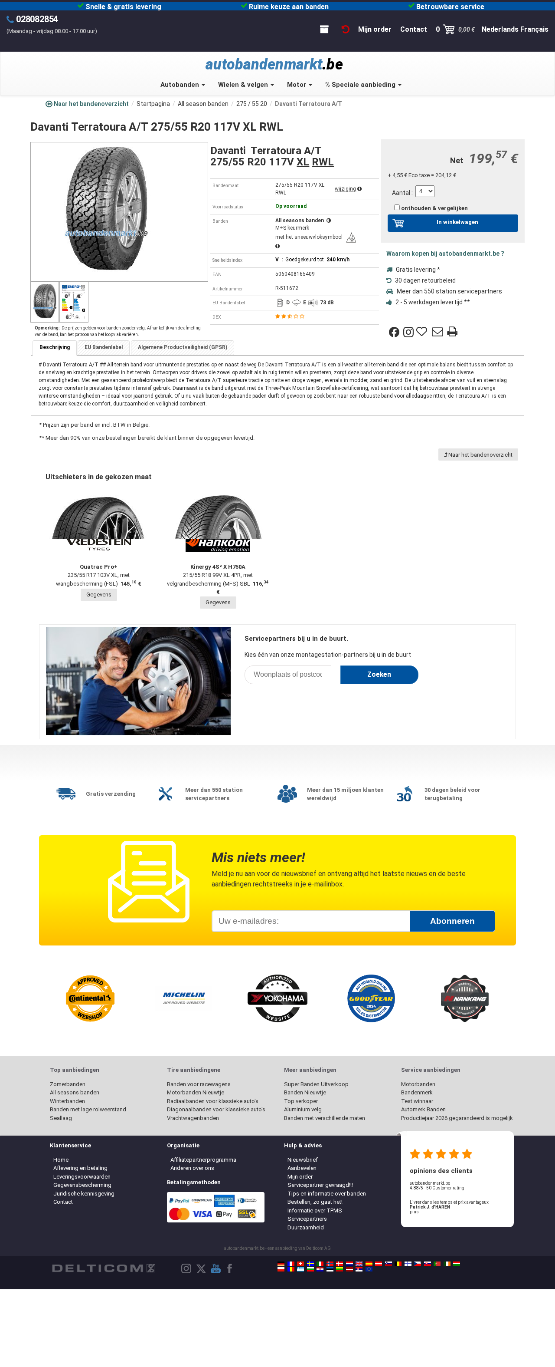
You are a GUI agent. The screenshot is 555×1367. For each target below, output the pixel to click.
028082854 (37, 19)
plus (414, 1211)
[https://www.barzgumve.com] (310, 1269)
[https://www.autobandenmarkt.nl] (349, 1264)
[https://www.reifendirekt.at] (378, 1264)
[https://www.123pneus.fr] (290, 1264)
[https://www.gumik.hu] (456, 1264)
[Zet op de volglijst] (422, 332)
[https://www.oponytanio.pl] (281, 1269)
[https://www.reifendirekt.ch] (300, 1264)
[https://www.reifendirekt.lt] (339, 1269)
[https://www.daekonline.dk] (339, 1264)
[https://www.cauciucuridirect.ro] (290, 1269)
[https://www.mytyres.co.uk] (359, 1264)
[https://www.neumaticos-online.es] (369, 1264)
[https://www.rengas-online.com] (408, 1264)
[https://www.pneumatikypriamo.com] (427, 1264)
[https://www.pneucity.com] (437, 1264)
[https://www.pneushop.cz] (417, 1264)
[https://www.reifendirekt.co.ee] (329, 1269)
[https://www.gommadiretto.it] (320, 1264)
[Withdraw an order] (345, 29)
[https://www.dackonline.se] (310, 1264)
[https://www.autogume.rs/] (359, 1269)
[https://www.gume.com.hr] (320, 1269)
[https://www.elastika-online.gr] (300, 1269)
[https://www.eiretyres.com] (447, 1264)
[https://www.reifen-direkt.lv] (349, 1269)
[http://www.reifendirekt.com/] (369, 1269)
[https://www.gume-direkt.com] (388, 1264)
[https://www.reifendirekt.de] (281, 1264)
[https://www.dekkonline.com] (329, 1264)
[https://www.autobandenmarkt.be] (398, 1264)
